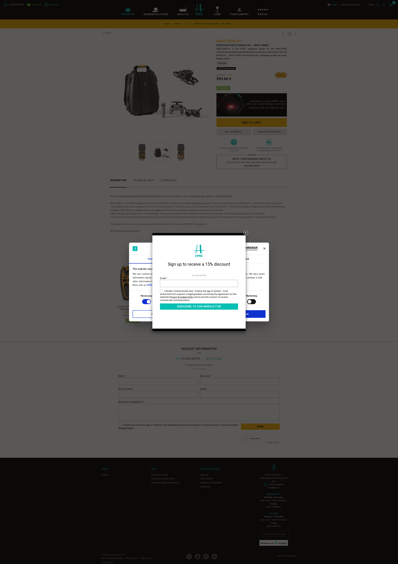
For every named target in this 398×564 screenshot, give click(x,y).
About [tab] (245, 258)
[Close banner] (264, 249)
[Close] (245, 233)
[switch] (251, 301)
